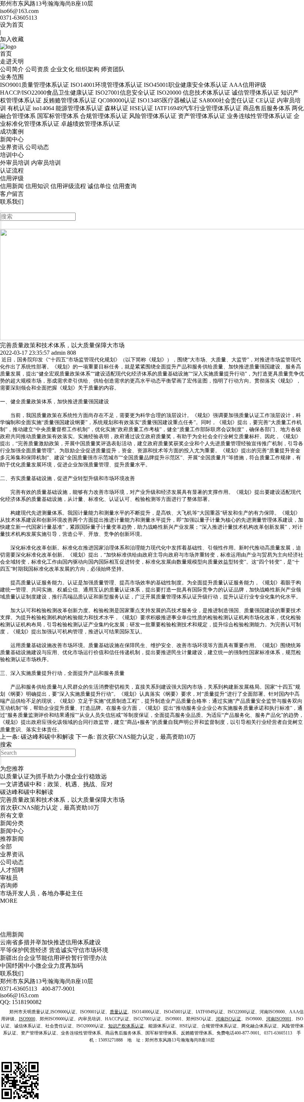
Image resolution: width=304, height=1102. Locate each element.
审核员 (9, 878)
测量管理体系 (266, 520)
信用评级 (12, 178)
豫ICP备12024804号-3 (179, 1056)
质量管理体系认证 (176, 597)
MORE (8, 901)
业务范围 (12, 77)
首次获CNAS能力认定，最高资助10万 (146, 737)
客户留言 (12, 194)
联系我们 (12, 202)
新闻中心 (12, 139)
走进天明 (12, 61)
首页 (6, 53)
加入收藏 (12, 39)
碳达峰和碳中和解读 (47, 737)
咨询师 (9, 885)
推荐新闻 (12, 839)
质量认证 (249, 415)
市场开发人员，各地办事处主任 (41, 893)
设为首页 (12, 25)
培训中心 (12, 155)
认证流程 (12, 170)
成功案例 (12, 131)
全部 (6, 846)
